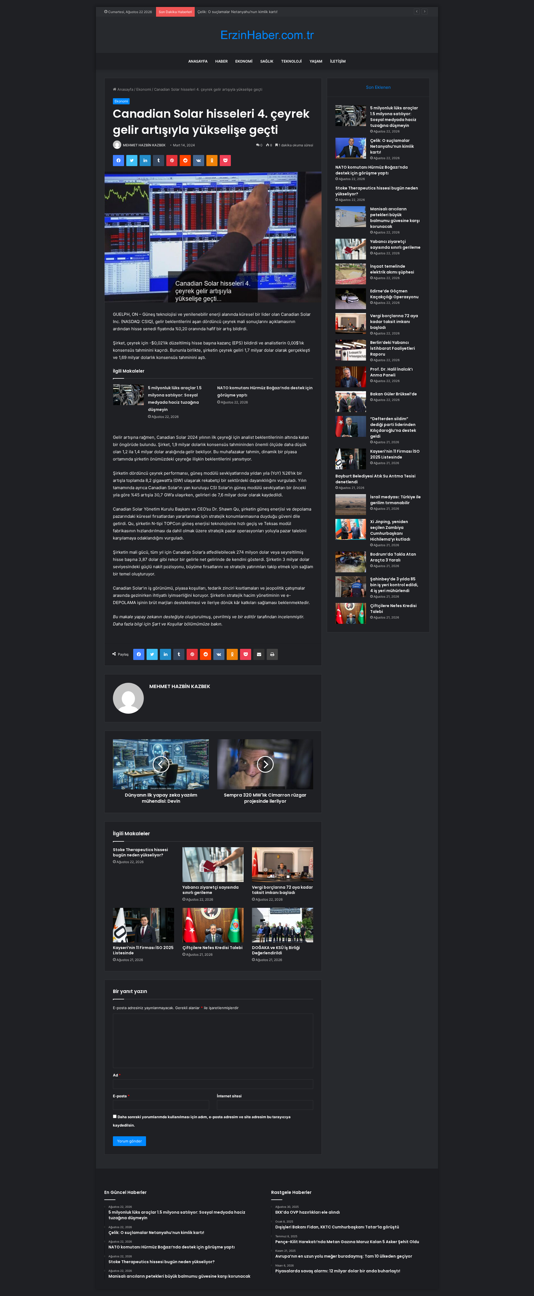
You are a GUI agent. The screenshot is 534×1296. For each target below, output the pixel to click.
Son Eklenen (378, 87)
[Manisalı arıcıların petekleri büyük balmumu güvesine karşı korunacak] (350, 216)
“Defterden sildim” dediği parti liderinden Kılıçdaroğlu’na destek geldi (393, 427)
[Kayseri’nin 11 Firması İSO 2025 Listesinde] (143, 925)
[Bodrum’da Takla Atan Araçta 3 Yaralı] (350, 561)
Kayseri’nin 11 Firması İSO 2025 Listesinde (143, 950)
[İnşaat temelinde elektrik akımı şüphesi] (350, 273)
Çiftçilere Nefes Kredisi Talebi (212, 947)
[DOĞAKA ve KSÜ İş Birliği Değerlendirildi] (282, 925)
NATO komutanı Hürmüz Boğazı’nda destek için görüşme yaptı (251, 11)
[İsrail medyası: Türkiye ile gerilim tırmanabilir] (350, 504)
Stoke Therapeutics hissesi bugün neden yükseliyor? (140, 852)
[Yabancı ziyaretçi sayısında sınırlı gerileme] (213, 864)
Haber (221, 61)
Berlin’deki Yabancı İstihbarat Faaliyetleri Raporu (392, 348)
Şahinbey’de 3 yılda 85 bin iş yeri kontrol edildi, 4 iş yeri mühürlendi (394, 584)
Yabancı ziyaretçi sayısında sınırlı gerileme (210, 889)
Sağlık (266, 61)
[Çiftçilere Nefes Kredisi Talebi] (213, 925)
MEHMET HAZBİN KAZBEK (144, 145)
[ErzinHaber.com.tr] (267, 35)
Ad (117, 1075)
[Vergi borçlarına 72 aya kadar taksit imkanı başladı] (282, 864)
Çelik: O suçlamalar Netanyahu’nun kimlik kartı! (392, 146)
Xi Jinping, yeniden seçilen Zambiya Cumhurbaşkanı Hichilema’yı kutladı (390, 530)
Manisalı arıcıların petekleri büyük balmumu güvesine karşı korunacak (395, 217)
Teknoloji (291, 61)
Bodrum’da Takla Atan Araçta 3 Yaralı (393, 557)
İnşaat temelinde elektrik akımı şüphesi (392, 269)
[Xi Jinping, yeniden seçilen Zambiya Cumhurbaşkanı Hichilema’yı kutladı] (350, 529)
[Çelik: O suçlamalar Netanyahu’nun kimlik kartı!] (350, 148)
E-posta (121, 1096)
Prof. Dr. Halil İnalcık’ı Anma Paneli (391, 372)
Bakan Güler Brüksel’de (393, 394)
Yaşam (316, 61)
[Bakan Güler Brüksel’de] (350, 401)
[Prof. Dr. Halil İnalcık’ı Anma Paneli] (350, 376)
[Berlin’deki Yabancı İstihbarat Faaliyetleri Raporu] (350, 350)
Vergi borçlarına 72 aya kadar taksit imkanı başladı (282, 889)
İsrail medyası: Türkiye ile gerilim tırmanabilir (395, 500)
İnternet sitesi (229, 1096)
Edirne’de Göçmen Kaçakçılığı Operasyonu (394, 294)
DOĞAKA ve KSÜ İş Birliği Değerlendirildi (276, 950)
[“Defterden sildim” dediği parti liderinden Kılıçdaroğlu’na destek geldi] (350, 426)
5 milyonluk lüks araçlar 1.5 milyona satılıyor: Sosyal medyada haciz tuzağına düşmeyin (394, 116)
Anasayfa (197, 61)
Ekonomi (244, 61)
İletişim (338, 61)
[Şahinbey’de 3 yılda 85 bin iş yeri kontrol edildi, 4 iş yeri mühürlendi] (350, 586)
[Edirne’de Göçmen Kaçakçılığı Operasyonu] (350, 298)
